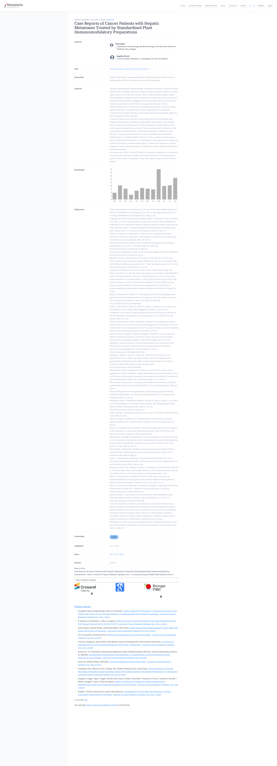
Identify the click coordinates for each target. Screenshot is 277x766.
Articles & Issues (195, 6)
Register (261, 6)
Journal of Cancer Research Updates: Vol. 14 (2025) (124, 658)
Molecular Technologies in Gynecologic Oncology (129, 635)
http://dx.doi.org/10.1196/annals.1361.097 (134, 434)
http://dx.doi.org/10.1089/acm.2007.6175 (127, 492)
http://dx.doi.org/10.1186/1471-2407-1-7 (149, 231)
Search (243, 6)
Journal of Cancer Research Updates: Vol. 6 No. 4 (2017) (102, 675)
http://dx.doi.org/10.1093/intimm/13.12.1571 (129, 267)
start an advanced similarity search (101, 705)
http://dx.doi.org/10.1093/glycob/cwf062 (127, 352)
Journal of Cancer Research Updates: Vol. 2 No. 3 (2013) (131, 631)
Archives (85, 20)
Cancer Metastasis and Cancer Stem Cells (128, 662)
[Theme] (254, 5)
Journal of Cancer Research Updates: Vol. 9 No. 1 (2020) (137, 695)
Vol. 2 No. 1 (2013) (98, 20)
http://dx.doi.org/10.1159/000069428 (125, 303)
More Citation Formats (86, 580)
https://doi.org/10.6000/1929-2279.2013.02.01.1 (129, 69)
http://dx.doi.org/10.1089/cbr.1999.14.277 (127, 410)
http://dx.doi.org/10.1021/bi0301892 (125, 367)
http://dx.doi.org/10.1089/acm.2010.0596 (127, 501)
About (223, 6)
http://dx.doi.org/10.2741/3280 (163, 279)
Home (183, 6)
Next (85, 700)
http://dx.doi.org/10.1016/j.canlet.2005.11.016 (147, 473)
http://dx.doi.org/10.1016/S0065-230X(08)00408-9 (157, 273)
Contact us (233, 6)
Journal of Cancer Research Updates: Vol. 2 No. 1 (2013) (143, 624)
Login (270, 6)
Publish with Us (211, 6)
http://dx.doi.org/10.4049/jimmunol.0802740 (129, 249)
